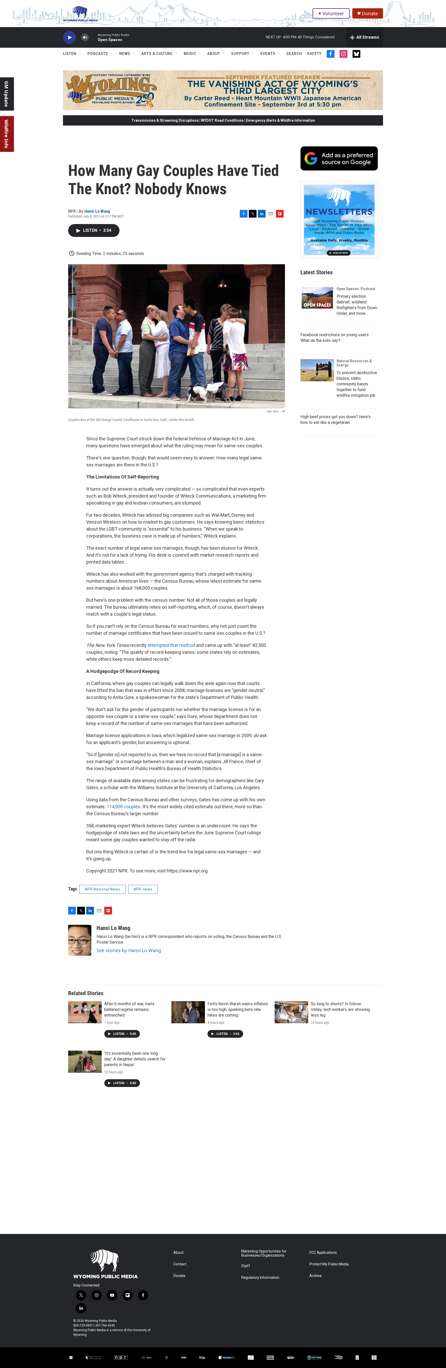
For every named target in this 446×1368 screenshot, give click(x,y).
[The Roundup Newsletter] (339, 219)
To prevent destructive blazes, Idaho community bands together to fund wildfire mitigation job (357, 384)
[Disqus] (223, 1164)
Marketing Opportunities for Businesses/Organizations (263, 1253)
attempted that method (171, 645)
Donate (370, 13)
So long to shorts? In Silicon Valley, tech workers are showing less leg (340, 1009)
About (213, 54)
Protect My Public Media (329, 1264)
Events (267, 54)
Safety (314, 54)
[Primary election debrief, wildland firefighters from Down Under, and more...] (317, 298)
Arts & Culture (157, 54)
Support (240, 54)
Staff (245, 1266)
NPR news (143, 889)
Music (190, 54)
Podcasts (97, 54)
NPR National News (102, 889)
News (124, 54)
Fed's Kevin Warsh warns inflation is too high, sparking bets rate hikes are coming (238, 1009)
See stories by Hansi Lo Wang (129, 950)
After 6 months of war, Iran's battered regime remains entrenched (129, 1009)
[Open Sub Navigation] (80, 54)
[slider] (93, 37)
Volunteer (333, 13)
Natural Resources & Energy (354, 363)
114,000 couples (123, 806)
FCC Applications (323, 1253)
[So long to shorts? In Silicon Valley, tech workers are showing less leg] (291, 1012)
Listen (69, 54)
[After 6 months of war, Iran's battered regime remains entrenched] (85, 1012)
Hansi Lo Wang (97, 211)
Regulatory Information (260, 1278)
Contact (179, 1264)
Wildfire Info (6, 134)
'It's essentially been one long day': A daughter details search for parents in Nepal (134, 1059)
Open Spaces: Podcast (356, 289)
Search (294, 54)
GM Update (6, 94)
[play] (69, 37)
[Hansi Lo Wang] (79, 940)
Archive (315, 1276)
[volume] (85, 37)
